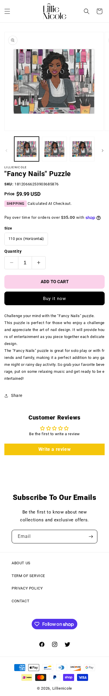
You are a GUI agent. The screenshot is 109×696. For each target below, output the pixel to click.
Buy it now (54, 298)
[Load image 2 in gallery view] (54, 149)
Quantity (13, 251)
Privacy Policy (27, 588)
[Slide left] (6, 150)
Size (8, 228)
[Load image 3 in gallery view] (82, 149)
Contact (20, 601)
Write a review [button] (54, 449)
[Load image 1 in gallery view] (26, 149)
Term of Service (28, 576)
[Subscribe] (90, 536)
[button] (7, 11)
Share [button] (16, 395)
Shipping (15, 204)
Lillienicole (62, 688)
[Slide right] (102, 150)
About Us (21, 563)
